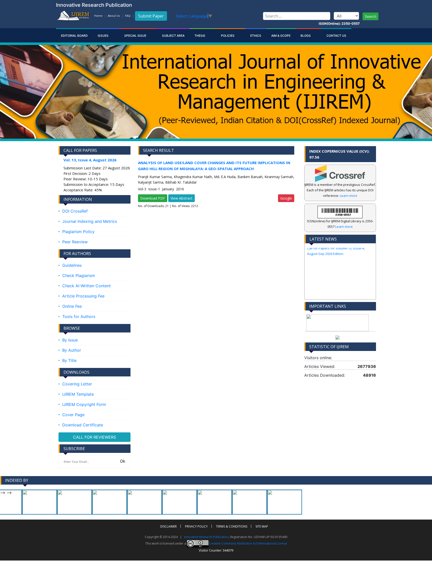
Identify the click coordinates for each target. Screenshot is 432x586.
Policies (228, 35)
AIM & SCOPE (280, 35)
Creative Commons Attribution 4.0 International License (248, 543)
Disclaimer (168, 526)
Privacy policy (196, 526)
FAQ (127, 15)
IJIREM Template (78, 394)
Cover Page (73, 414)
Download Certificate (82, 424)
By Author (71, 350)
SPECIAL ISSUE (135, 35)
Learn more (348, 195)
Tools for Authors (78, 316)
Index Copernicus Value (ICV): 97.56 (339, 154)
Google (286, 198)
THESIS (200, 35)
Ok (122, 461)
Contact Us (336, 35)
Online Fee (72, 306)
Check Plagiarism (78, 275)
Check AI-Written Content (86, 285)
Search (370, 16)
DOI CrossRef (75, 211)
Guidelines (72, 265)
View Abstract (181, 198)
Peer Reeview (75, 241)
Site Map (262, 526)
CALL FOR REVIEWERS (94, 437)
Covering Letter (77, 383)
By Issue (70, 339)
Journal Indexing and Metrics (89, 221)
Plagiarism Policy (78, 231)
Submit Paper (151, 16)
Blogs (306, 35)
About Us (114, 15)
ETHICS (255, 35)
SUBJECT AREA (173, 35)
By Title (69, 360)
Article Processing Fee (83, 295)
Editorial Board (74, 35)
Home (98, 15)
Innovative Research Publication (206, 537)
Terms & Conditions (231, 526)
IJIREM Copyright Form (84, 404)
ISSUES (103, 35)
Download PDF (152, 198)
